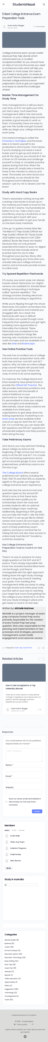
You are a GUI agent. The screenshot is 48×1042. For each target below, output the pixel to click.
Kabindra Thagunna (18, 848)
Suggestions (9, 989)
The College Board (12, 472)
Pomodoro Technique (14, 140)
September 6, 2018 (17, 711)
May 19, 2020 (12, 28)
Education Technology (13, 957)
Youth (7, 1000)
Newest (7, 830)
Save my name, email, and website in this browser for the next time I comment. (25, 801)
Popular (21, 830)
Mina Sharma (15, 861)
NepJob (7, 975)
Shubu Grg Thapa (17, 842)
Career (7, 947)
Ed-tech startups (11, 950)
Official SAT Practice (26, 385)
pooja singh (15, 836)
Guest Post (27, 648)
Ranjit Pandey (15, 854)
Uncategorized (10, 996)
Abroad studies (10, 940)
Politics (7, 985)
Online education (11, 978)
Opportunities (10, 982)
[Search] (44, 4)
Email (9, 776)
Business (8, 943)
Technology (9, 992)
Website (10, 787)
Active (14, 830)
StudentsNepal (24, 4)
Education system (11, 954)
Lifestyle (8, 971)
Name (9, 765)
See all (8, 868)
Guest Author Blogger (16, 25)
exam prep (8, 418)
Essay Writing (9, 961)
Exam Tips (19, 648)
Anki (14, 343)
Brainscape (28, 343)
